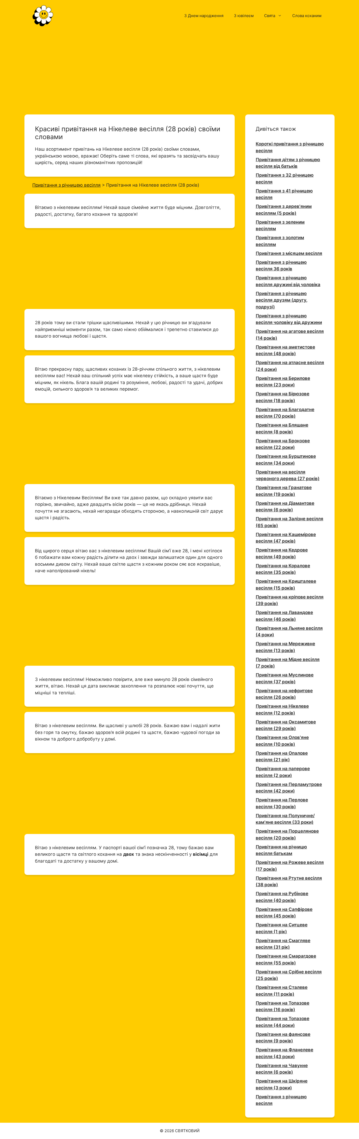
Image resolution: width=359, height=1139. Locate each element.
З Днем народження (203, 15)
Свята (269, 15)
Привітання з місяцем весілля (289, 253)
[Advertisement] (179, 70)
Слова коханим (306, 15)
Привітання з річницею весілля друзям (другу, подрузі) (281, 300)
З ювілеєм (244, 15)
